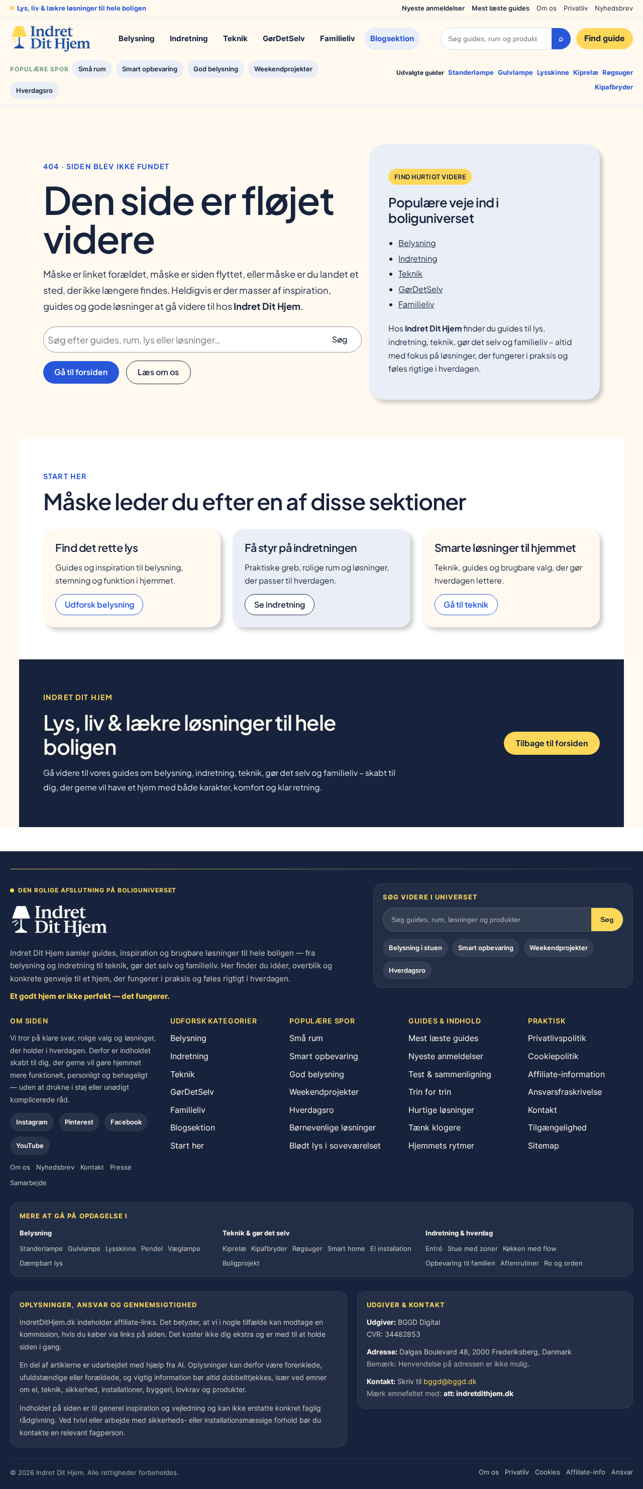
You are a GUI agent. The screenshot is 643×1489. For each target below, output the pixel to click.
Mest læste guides (500, 8)
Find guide (604, 38)
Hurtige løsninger (441, 1110)
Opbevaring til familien (460, 1263)
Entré (434, 1248)
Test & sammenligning (449, 1074)
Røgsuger (617, 72)
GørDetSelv (284, 38)
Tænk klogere (434, 1127)
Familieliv (337, 38)
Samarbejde (28, 1183)
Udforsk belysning (99, 604)
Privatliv (576, 8)
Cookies (547, 1472)
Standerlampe (471, 72)
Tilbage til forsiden (552, 743)
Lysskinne (553, 72)
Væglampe (184, 1248)
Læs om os (158, 372)
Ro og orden (563, 1263)
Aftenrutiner (519, 1263)
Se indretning (279, 604)
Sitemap (543, 1145)
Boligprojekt (241, 1263)
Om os (547, 8)
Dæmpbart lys (41, 1263)
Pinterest (79, 1122)
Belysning (137, 38)
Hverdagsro (34, 90)
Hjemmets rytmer (441, 1145)
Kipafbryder (614, 87)
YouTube (30, 1145)
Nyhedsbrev (614, 8)
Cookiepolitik (553, 1056)
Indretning (189, 38)
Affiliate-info (585, 1472)
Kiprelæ (585, 72)
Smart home (346, 1248)
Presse (121, 1167)
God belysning (215, 69)
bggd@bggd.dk (450, 1381)
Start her (187, 1145)
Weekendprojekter (283, 69)
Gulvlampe (515, 72)
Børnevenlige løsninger (332, 1127)
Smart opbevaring (149, 69)
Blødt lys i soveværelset (335, 1145)
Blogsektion (392, 38)
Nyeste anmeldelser (433, 8)
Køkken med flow (530, 1248)
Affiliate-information (566, 1074)
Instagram (32, 1122)
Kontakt (92, 1167)
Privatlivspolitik (557, 1038)
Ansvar (622, 1472)
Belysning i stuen (415, 948)
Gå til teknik (466, 604)
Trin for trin (429, 1092)
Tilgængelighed (557, 1127)
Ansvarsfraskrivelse (565, 1092)
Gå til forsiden (81, 372)
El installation (390, 1248)
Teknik (235, 38)
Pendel (152, 1248)
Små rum (92, 69)
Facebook (126, 1122)
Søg (340, 339)
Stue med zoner (473, 1248)
